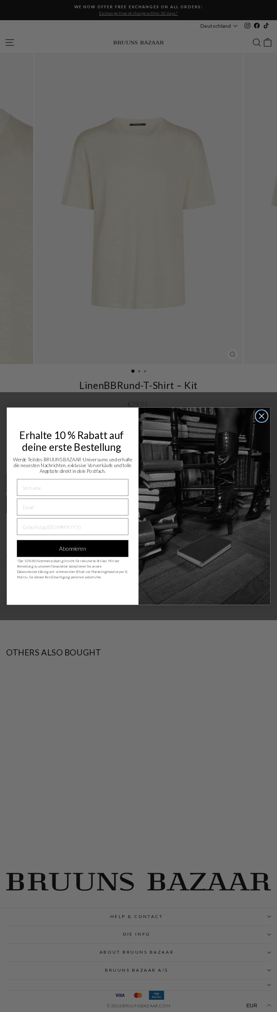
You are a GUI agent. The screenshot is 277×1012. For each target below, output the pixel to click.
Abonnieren (72, 548)
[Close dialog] (262, 416)
